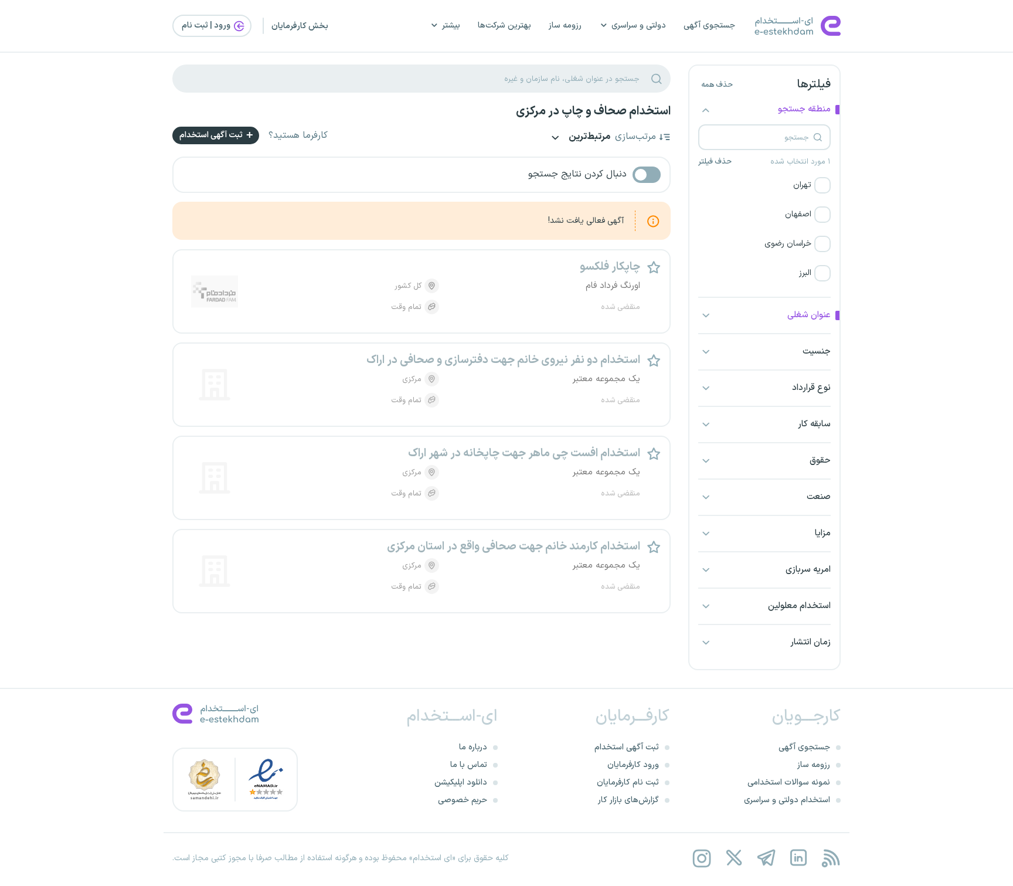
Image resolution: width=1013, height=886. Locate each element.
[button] (764, 185)
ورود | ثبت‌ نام (207, 25)
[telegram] (766, 858)
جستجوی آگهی (709, 25)
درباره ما (473, 747)
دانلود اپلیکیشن (460, 782)
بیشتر (451, 25)
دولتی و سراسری (638, 25)
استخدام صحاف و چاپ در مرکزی (593, 111)
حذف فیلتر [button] (715, 162)
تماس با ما (468, 765)
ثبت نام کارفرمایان (628, 782)
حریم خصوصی (462, 800)
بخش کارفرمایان (299, 26)
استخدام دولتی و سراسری (787, 800)
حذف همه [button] (717, 85)
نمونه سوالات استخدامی (788, 782)
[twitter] (733, 858)
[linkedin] (798, 858)
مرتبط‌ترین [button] (588, 137)
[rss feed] (830, 858)
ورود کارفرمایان (633, 765)
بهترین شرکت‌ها (504, 25)
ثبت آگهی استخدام (211, 135)
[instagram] (701, 858)
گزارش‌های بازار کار (628, 800)
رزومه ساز (565, 25)
